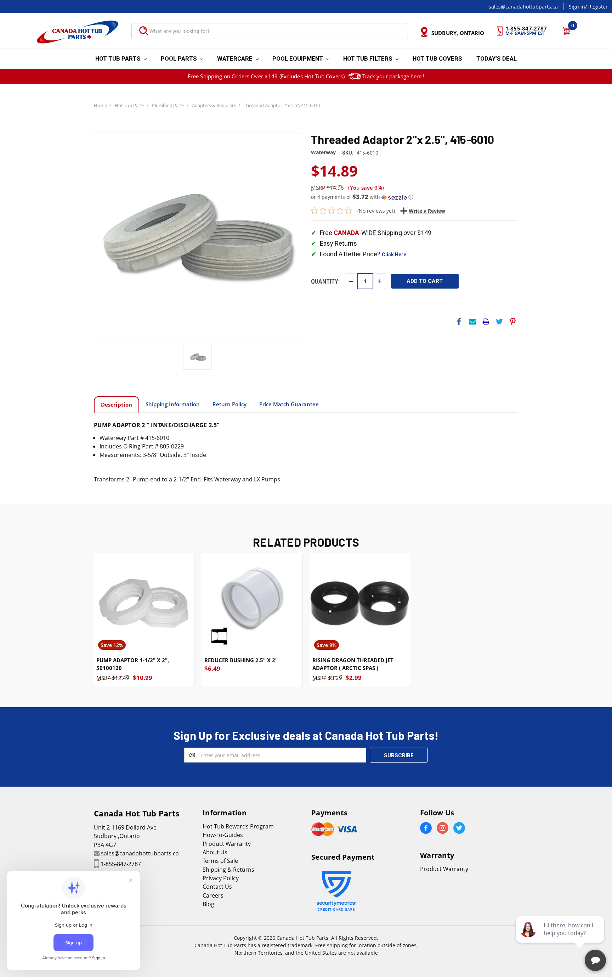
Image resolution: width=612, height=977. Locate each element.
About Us (215, 852)
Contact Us (217, 887)
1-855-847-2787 (121, 864)
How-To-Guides (223, 835)
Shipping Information (173, 404)
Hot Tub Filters (368, 58)
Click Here (394, 254)
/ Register (596, 6)
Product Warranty (227, 844)
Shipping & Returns (228, 869)
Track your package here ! (393, 76)
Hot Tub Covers (437, 58)
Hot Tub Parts (118, 58)
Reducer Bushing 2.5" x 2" (241, 660)
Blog (208, 904)
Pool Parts (179, 58)
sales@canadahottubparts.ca (523, 6)
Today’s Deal (496, 58)
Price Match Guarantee (289, 404)
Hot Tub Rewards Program (238, 826)
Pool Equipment (298, 58)
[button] (414, 197)
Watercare (235, 58)
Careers (213, 895)
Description (116, 404)
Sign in (577, 6)
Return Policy (229, 404)
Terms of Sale (220, 861)
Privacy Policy (221, 878)
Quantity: (325, 281)
